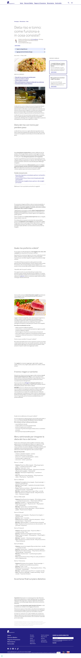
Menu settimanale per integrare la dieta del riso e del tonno (29, 82)
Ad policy (43, 638)
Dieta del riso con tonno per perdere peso (25, 77)
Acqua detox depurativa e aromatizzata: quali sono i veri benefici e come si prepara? (30, 175)
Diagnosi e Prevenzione (40, 3)
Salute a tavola (17, 45)
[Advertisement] (51, 11)
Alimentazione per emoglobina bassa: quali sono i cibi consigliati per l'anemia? (29, 181)
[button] (30, 95)
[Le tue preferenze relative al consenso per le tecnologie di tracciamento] (2, 656)
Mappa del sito (44, 636)
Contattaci (32, 636)
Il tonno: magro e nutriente (21, 80)
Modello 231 (32, 640)
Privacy (31, 638)
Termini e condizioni (45, 635)
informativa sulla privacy (63, 640)
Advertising (32, 641)
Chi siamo (32, 635)
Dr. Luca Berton (35, 39)
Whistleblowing (44, 641)
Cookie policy (43, 640)
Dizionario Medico (28, 3)
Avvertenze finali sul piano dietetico (23, 83)
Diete (27, 21)
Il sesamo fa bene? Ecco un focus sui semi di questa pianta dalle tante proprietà (29, 178)
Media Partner (33, 643)
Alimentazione (50, 3)
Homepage (16, 21)
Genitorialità (58, 3)
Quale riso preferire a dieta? (22, 79)
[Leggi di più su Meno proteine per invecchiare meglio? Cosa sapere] (58, 81)
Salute (21, 3)
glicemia (22, 276)
